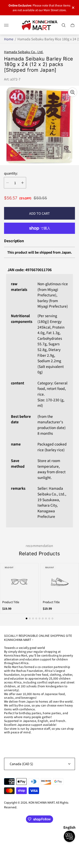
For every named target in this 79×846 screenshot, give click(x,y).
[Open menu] (6, 25)
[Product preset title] (19, 581)
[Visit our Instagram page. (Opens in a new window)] (8, 742)
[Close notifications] (72, 7)
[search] (63, 25)
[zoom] (72, 92)
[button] (26, 618)
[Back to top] (39, 833)
